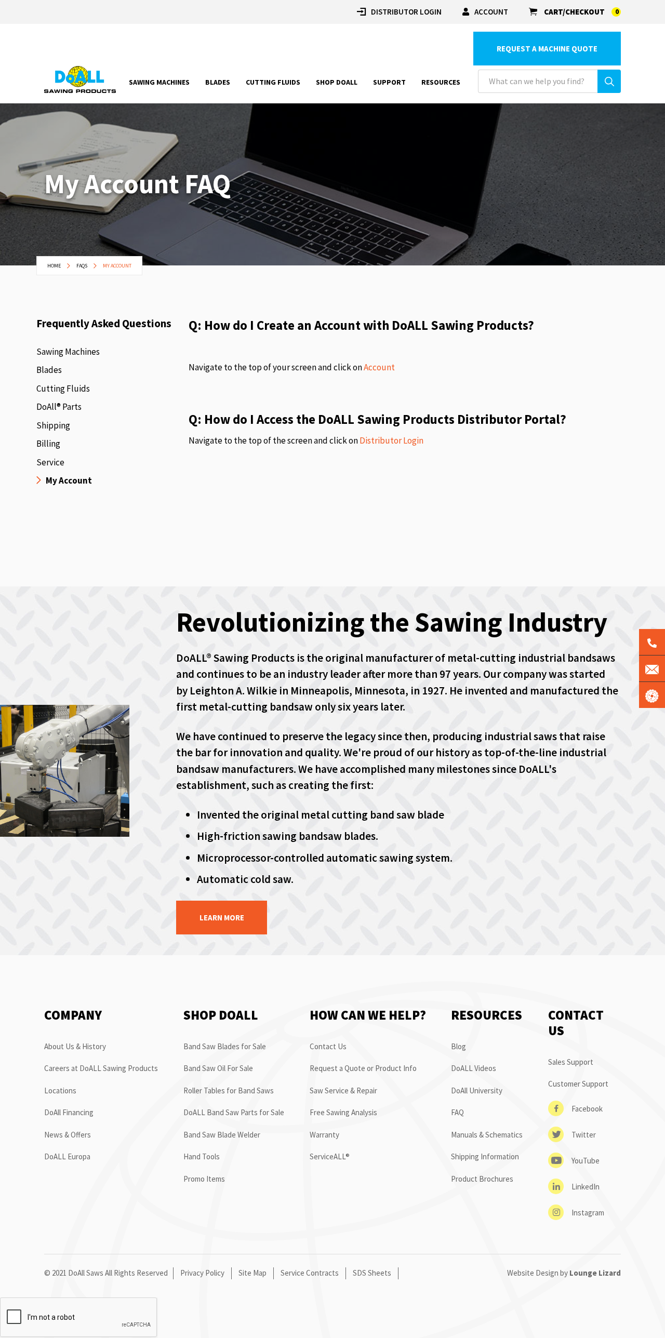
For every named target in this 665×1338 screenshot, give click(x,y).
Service (50, 462)
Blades (49, 370)
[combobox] (549, 81)
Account (491, 12)
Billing (48, 443)
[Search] (609, 81)
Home (54, 265)
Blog (458, 1046)
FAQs (82, 265)
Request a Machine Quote (547, 48)
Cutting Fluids (63, 388)
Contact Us (328, 1046)
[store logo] (80, 79)
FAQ (457, 1112)
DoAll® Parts (59, 406)
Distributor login (406, 12)
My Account (69, 480)
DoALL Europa (67, 1156)
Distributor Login (391, 440)
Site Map (252, 1273)
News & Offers (67, 1135)
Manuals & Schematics (487, 1135)
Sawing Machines (68, 351)
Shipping (53, 425)
